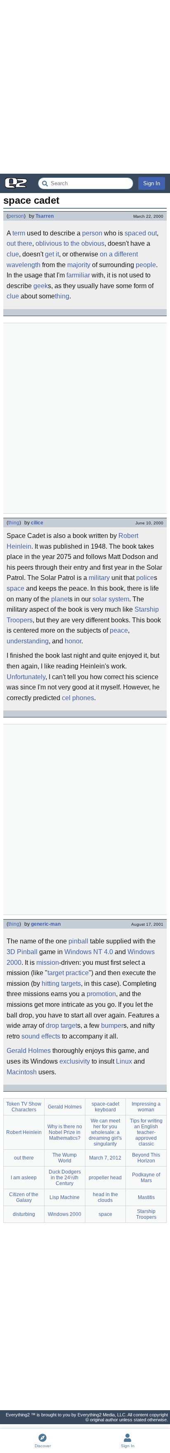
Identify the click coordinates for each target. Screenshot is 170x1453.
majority (78, 264)
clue (13, 254)
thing (62, 296)
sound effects (40, 1036)
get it (52, 254)
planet (60, 599)
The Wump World (64, 1158)
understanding (28, 641)
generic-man (46, 924)
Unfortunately (26, 676)
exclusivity (74, 1061)
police (145, 577)
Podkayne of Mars (146, 1177)
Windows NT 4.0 (88, 951)
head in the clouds (105, 1197)
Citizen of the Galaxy (23, 1197)
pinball (78, 941)
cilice (37, 523)
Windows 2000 (64, 1214)
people (146, 264)
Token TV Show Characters (23, 1107)
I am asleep (24, 1178)
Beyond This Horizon (146, 1158)
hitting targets (61, 983)
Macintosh (22, 1072)
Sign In (151, 183)
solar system (110, 599)
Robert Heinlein (24, 1132)
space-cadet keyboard (105, 1107)
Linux (124, 1061)
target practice (68, 972)
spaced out (141, 233)
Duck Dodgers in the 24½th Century (65, 1177)
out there (19, 243)
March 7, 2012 (105, 1158)
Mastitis (146, 1197)
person (16, 216)
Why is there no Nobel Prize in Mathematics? (64, 1132)
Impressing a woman (146, 1107)
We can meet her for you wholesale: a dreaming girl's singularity (105, 1132)
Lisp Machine (65, 1197)
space (15, 588)
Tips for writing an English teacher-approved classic (146, 1132)
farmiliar (78, 275)
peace (119, 630)
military (99, 577)
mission (47, 962)
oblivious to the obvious (69, 243)
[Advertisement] (85, 87)
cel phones (78, 697)
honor (73, 641)
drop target (61, 1025)
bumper (112, 1025)
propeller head (105, 1178)
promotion (101, 993)
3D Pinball (22, 951)
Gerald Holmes (29, 1050)
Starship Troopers (146, 1214)
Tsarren (44, 216)
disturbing (24, 1214)
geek (40, 285)
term (18, 233)
